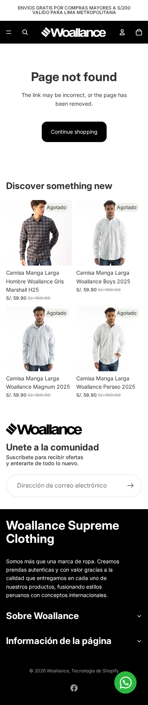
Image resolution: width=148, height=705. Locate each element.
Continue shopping (74, 131)
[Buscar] (25, 32)
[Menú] (8, 32)
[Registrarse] (131, 486)
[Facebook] (74, 687)
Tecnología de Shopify (95, 671)
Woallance (58, 671)
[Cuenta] (122, 32)
